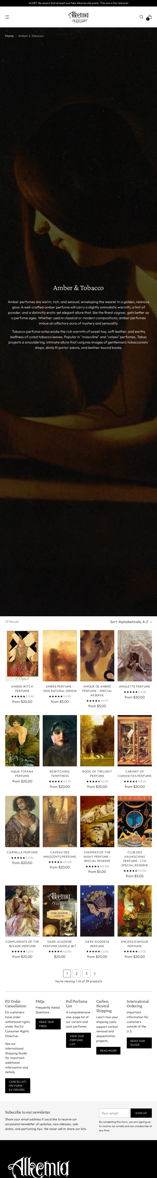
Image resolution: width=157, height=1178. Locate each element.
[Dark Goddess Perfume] (97, 911)
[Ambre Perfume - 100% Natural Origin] (60, 655)
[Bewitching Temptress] (60, 740)
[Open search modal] (142, 17)
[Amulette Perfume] (135, 655)
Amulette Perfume (134, 686)
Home (9, 36)
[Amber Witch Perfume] (22, 655)
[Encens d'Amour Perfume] (135, 911)
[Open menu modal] (7, 17)
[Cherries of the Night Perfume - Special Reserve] (97, 821)
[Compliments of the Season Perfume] (22, 911)
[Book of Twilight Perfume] (97, 740)
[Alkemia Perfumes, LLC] (78, 17)
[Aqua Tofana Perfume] (22, 740)
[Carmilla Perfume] (22, 821)
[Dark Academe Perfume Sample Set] (60, 911)
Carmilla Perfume (22, 852)
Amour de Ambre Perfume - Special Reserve (97, 691)
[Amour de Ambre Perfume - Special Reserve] (97, 655)
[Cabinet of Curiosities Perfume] (135, 740)
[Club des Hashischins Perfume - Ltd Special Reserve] (135, 821)
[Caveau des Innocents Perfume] (60, 821)
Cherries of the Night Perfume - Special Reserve (97, 856)
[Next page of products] (94, 973)
